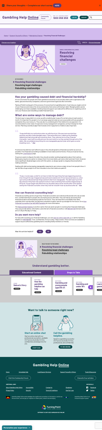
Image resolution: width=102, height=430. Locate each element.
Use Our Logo (70, 390)
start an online (62, 218)
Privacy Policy (10, 390)
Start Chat (37, 348)
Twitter (92, 390)
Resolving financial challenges (30, 81)
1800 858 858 (60, 17)
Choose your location (9, 42)
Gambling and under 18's (82, 285)
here (57, 5)
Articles (91, 378)
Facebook (93, 387)
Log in (74, 17)
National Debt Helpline (25, 207)
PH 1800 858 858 (65, 347)
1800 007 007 (71, 209)
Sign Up (83, 17)
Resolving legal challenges (28, 85)
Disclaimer (69, 387)
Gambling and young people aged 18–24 (61, 285)
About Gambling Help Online (14, 387)
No (48, 231)
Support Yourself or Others (19, 35)
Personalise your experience (15, 428)
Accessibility (29, 387)
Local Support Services (44, 372)
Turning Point (51, 407)
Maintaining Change (35, 35)
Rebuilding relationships (27, 88)
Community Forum (45, 17)
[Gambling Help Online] (20, 17)
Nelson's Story (20, 285)
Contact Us (49, 387)
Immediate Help (23, 372)
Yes (40, 231)
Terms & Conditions (51, 390)
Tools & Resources (90, 372)
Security (28, 390)
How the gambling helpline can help (39, 285)
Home (6, 35)
